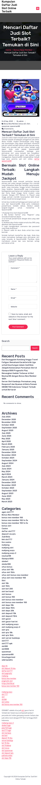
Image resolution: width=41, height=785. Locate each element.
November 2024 (9, 455)
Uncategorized (8, 657)
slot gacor (6, 619)
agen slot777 (8, 512)
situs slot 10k (8, 570)
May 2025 (6, 439)
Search (6, 341)
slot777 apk (7, 643)
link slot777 (7, 539)
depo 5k (5, 666)
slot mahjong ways (10, 624)
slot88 (5, 646)
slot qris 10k (7, 632)
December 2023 (9, 482)
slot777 (5, 641)
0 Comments (9, 129)
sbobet (5, 561)
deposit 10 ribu (7, 738)
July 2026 (6, 417)
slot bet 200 (7, 589)
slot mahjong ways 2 (11, 627)
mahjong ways (8, 550)
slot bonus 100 (8, 597)
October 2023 (8, 488)
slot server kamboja (11, 638)
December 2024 (9, 452)
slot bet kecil (7, 591)
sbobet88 (6, 564)
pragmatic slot (7, 681)
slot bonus (6, 594)
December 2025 (9, 419)
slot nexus (5, 748)
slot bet (5, 736)
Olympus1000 (8, 559)
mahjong (5, 545)
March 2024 (7, 477)
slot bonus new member (12, 600)
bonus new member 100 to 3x (15, 520)
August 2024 (7, 463)
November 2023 (9, 485)
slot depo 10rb (8, 608)
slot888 (5, 649)
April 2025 (6, 441)
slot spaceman (7, 751)
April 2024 (6, 474)
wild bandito (7, 660)
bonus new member (9, 678)
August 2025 (7, 430)
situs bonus (7, 567)
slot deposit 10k (9, 613)
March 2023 (7, 502)
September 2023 (9, 491)
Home (8, 50)
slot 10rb (6, 586)
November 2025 (9, 422)
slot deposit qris (7, 753)
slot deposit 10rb (9, 616)
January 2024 (8, 480)
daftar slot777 (8, 531)
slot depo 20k (8, 611)
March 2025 (7, 444)
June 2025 (6, 436)
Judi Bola (6, 537)
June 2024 (6, 469)
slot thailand (6, 746)
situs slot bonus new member (15, 575)
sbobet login (6, 725)
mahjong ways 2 (9, 553)
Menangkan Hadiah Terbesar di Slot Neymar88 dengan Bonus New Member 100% (19, 376)
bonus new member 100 (12, 517)
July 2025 (6, 433)
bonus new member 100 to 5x (15, 523)
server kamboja (7, 741)
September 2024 (9, 460)
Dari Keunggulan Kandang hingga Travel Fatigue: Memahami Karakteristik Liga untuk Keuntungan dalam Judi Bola (20, 362)
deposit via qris (9, 534)
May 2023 (6, 499)
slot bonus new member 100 (14, 602)
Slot (28, 124)
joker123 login (7, 728)
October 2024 (8, 458)
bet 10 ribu (5, 743)
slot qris (5, 630)
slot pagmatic (7, 673)
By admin (20, 121)
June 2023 (6, 496)
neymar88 (6, 556)
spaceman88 (15, 126)
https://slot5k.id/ (8, 684)
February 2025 (8, 447)
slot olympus (6, 733)
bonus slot (22, 124)
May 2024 (6, 471)
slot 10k (5, 583)
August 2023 (7, 493)
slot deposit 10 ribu (9, 668)
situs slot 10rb (8, 572)
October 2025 (8, 425)
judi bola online (7, 756)
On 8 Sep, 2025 (7, 121)
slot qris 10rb (7, 635)
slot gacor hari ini (9, 622)
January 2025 (8, 450)
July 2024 (6, 466)
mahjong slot (7, 548)
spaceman (5, 126)
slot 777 (5, 694)
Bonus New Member (23, 50)
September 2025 (9, 428)
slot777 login (6, 731)
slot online (5, 702)
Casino (5, 528)
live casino (6, 542)
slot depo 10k (8, 605)
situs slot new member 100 (14, 578)
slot (3, 697)
